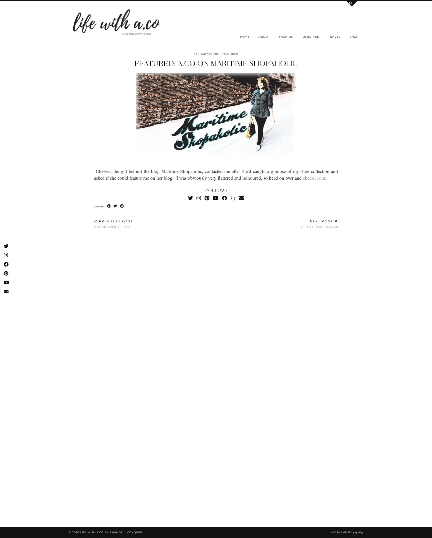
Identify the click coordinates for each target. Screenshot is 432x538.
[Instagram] (198, 198)
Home (245, 36)
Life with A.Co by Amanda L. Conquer (111, 532)
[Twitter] (190, 198)
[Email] (241, 198)
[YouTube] (215, 198)
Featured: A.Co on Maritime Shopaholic (216, 63)
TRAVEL (334, 36)
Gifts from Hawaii (319, 224)
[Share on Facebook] (109, 206)
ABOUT (264, 36)
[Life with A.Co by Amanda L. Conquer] (116, 23)
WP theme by (347, 532)
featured (230, 54)
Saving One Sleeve (113, 224)
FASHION (286, 36)
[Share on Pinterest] (122, 206)
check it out (314, 178)
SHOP (354, 36)
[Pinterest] (206, 198)
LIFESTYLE (310, 36)
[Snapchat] (233, 198)
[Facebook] (224, 198)
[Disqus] (216, 307)
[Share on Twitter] (115, 206)
